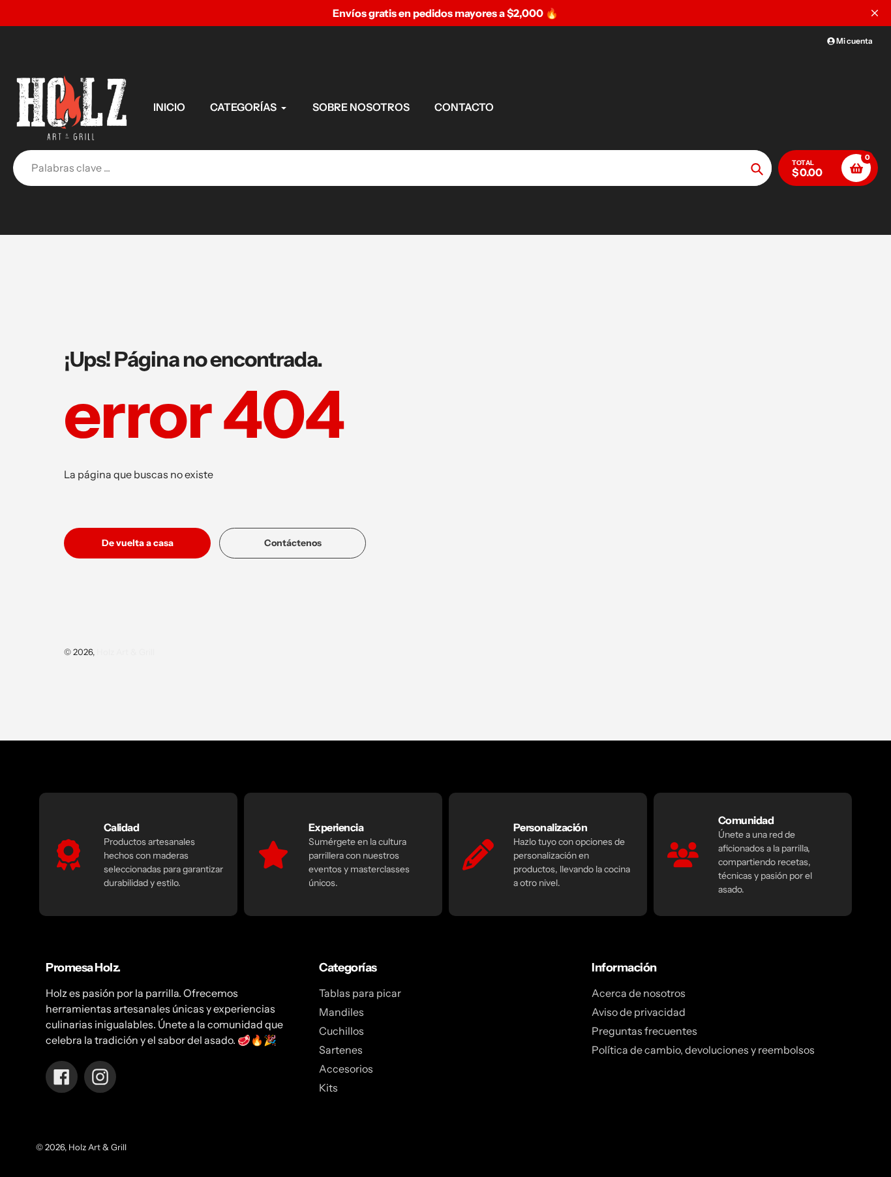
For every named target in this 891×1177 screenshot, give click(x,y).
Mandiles (341, 1011)
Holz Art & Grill (126, 652)
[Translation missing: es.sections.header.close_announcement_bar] (874, 13)
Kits (328, 1087)
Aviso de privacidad (639, 1011)
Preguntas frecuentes (644, 1030)
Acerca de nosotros (639, 993)
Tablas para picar (360, 993)
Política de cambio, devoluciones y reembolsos (703, 1049)
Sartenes (341, 1049)
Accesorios (346, 1068)
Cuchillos (341, 1030)
